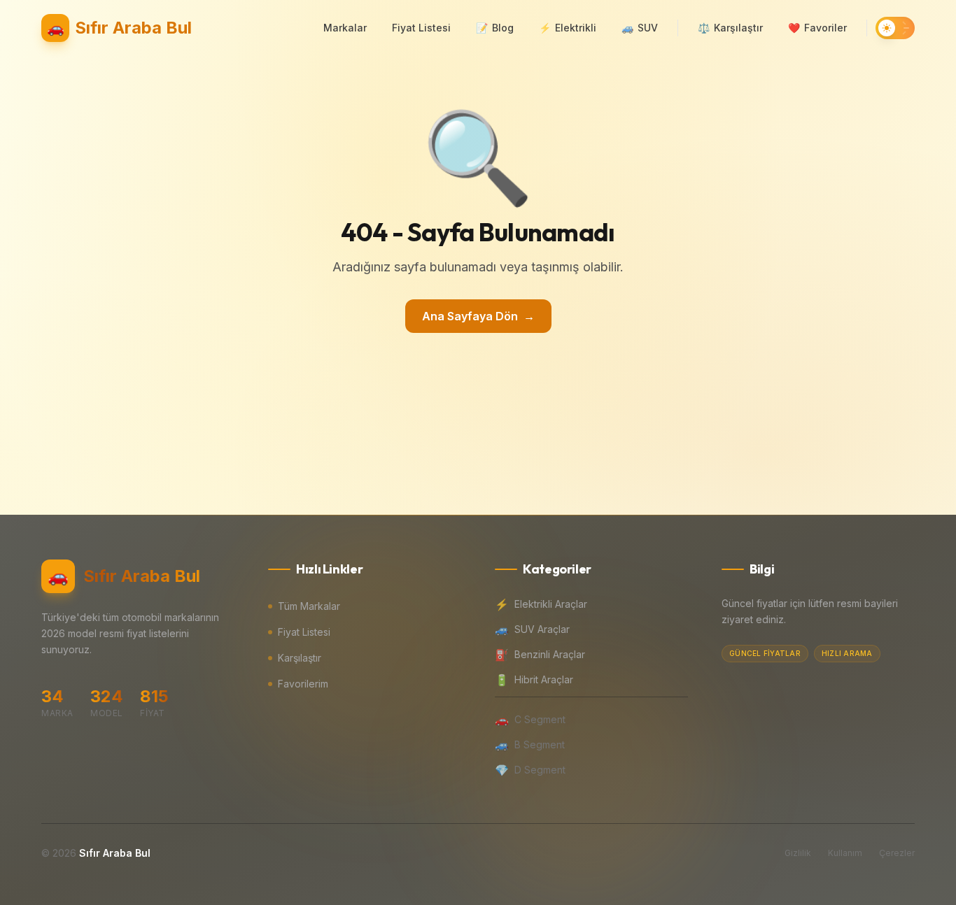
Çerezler (897, 853)
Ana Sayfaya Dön (478, 316)
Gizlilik (798, 853)
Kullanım (845, 853)
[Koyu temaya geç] (895, 28)
